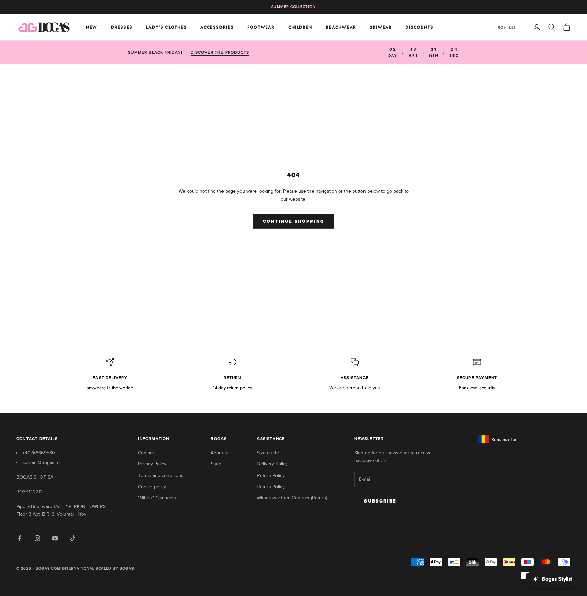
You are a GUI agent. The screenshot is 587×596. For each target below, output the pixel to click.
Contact (146, 452)
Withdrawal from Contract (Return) (292, 497)
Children (300, 27)
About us (220, 452)
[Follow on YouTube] (55, 538)
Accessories (217, 27)
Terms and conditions (160, 475)
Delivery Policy (272, 463)
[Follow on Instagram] (37, 538)
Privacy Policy (152, 463)
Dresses (121, 27)
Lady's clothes (166, 27)
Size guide (268, 452)
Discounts (419, 27)
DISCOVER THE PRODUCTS (220, 52)
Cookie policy (152, 486)
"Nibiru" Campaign (157, 497)
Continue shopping (293, 221)
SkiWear (381, 27)
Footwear (261, 27)
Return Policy (271, 475)
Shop (216, 463)
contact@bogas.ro (41, 462)
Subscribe (380, 501)
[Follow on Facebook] (19, 538)
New (91, 27)
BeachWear (341, 27)
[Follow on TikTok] (72, 538)
